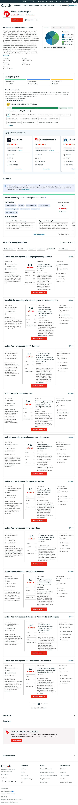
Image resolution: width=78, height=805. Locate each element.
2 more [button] (20, 150)
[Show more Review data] (39, 292)
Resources (65, 5)
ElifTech (72, 140)
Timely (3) (21, 205)
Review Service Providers (47, 772)
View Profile (18, 169)
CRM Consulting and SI (29, 122)
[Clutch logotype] (6, 5)
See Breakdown (62, 211)
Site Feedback (5, 774)
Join (74, 1)
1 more (11, 125)
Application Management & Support (48, 122)
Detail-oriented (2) (31, 205)
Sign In (67, 1)
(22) (45, 144)
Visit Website (29, 20)
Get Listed (62, 769)
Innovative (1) (35, 209)
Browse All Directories (46, 769)
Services (46, 27)
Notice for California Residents (8, 794)
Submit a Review (66, 242)
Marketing (32, 5)
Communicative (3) (10, 205)
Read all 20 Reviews (39, 234)
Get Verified (63, 772)
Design (37, 5)
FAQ (22, 782)
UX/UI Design (67, 41)
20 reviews (21, 15)
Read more (6, 55)
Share (71, 256)
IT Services (25, 5)
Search (24, 1)
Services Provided (8, 249)
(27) (17, 144)
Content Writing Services (14, 122)
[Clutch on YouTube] (12, 781)
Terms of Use (4, 796)
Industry (31, 249)
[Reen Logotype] (9, 140)
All (8, 115)
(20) (67, 208)
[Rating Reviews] (14, 14)
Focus (54, 27)
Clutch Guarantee (64, 775)
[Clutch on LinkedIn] (16, 781)
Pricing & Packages (56, 5)
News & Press (24, 775)
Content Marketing (53, 118)
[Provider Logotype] (6, 14)
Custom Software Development (67, 34)
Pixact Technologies (21, 11)
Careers (23, 772)
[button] (9, 248)
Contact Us (4, 778)
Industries (62, 27)
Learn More (25, 189)
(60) (74, 144)
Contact (17, 20)
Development (17, 5)
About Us (23, 769)
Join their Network (30, 14)
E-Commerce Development (67, 37)
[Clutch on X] (5, 781)
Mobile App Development (66, 39)
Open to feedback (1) (11, 212)
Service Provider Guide (66, 782)
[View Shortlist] (56, 1)
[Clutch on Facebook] (2, 781)
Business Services (45, 5)
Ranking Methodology (27, 779)
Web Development (67, 44)
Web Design (42, 118)
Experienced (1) (25, 209)
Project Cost (21, 249)
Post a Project (73, 5)
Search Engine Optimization (62, 115)
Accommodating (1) (44, 205)
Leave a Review (40, 1)
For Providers (49, 1)
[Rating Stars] (12, 144)
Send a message (16, 740)
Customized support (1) (11, 209)
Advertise (62, 779)
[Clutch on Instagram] (9, 781)
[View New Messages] (60, 1)
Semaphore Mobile (48, 140)
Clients (71, 27)
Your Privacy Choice (6, 791)
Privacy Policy (4, 788)
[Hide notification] (73, 186)
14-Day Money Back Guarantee (48, 775)
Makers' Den (17, 140)
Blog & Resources (45, 779)
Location (40, 249)
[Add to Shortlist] (37, 20)
